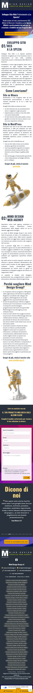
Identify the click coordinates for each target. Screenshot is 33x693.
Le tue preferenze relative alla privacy (18, 687)
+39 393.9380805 (25, 570)
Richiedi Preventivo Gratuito (16, 34)
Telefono (5, 445)
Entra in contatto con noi (16, 542)
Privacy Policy (12, 672)
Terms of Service (20, 678)
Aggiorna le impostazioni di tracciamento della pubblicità (16, 674)
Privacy (5, 468)
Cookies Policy (21, 672)
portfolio (16, 166)
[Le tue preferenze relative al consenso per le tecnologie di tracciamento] (30, 690)
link (26, 471)
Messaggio (6, 452)
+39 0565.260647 (10, 570)
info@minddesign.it (24, 568)
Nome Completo (8, 430)
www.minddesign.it (16, 360)
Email (4, 437)
